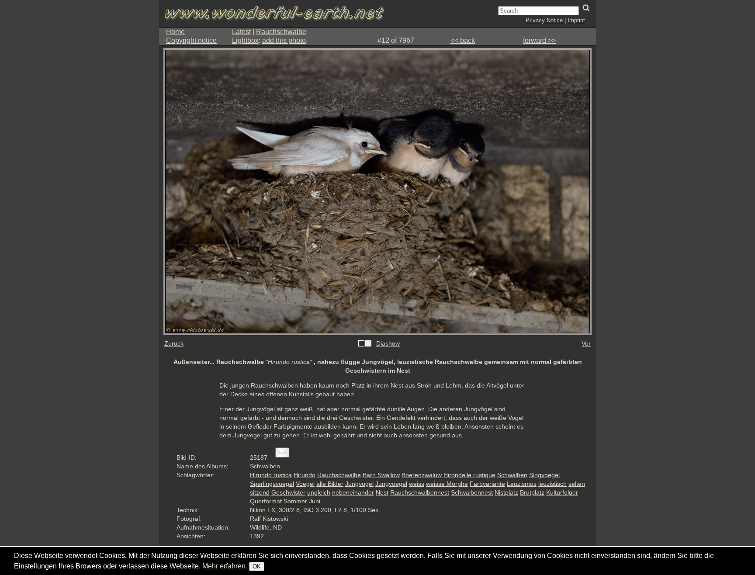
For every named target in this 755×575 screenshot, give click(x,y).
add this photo (284, 40)
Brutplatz (532, 492)
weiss (416, 483)
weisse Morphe (447, 483)
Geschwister (288, 492)
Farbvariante (487, 483)
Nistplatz (506, 492)
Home (175, 31)
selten (576, 483)
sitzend (260, 492)
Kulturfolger (562, 492)
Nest (382, 492)
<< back (462, 40)
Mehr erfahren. (224, 566)
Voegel (305, 483)
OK (257, 566)
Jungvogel (359, 483)
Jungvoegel (391, 483)
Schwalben (265, 466)
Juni (314, 501)
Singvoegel (544, 474)
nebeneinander (353, 492)
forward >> (539, 40)
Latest (241, 31)
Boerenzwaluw (422, 474)
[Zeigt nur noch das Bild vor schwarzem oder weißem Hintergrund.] (364, 344)
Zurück (174, 343)
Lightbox (245, 40)
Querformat (266, 501)
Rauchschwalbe (281, 31)
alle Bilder (329, 483)
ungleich (318, 492)
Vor (586, 343)
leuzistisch (552, 483)
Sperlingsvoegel (272, 483)
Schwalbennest (472, 492)
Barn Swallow (381, 474)
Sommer (295, 501)
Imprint (576, 20)
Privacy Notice (544, 20)
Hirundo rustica (271, 474)
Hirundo (304, 474)
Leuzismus (522, 483)
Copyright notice (191, 40)
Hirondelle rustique (469, 474)
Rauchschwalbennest (419, 492)
